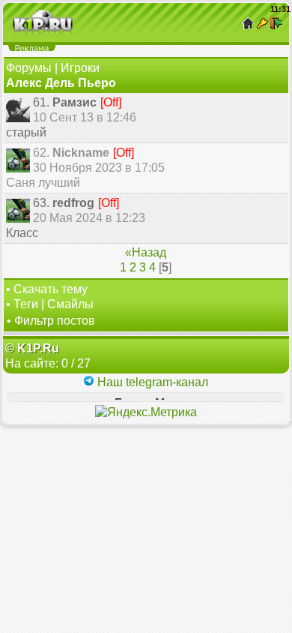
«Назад (145, 252)
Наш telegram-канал (151, 382)
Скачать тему (50, 289)
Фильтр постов (54, 320)
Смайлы (70, 304)
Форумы (29, 68)
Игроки (80, 68)
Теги (25, 304)
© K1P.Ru (32, 348)
